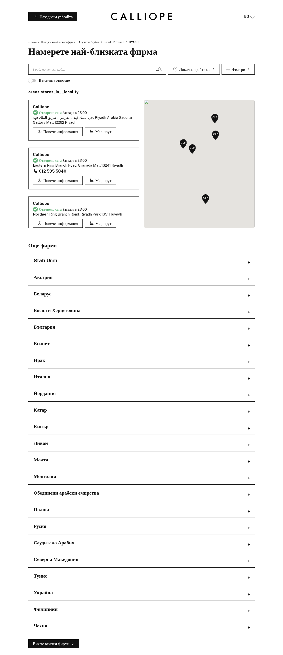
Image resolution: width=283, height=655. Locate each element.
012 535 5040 (52, 171)
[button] (183, 144)
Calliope (41, 106)
